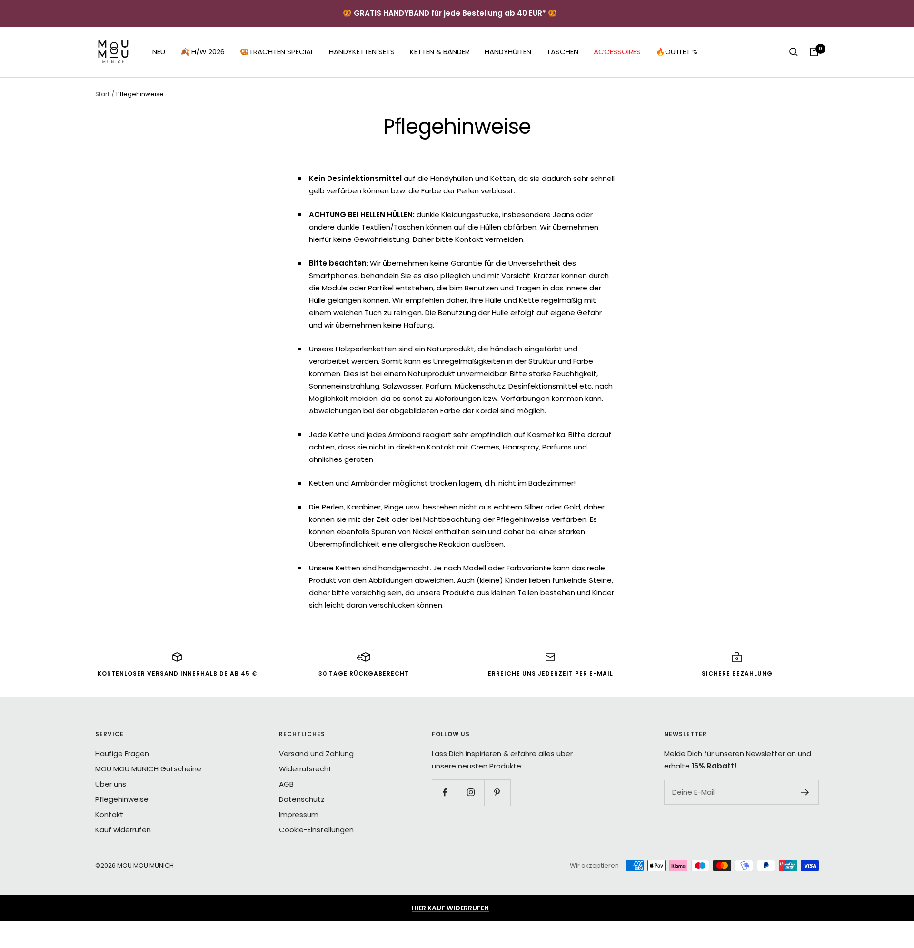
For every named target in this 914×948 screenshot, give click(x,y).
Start (102, 94)
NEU (158, 52)
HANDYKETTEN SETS (362, 52)
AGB (286, 784)
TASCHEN (562, 52)
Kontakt (109, 814)
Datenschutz (302, 799)
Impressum (298, 814)
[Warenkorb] (814, 52)
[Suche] (793, 52)
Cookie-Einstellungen (316, 830)
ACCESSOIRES (617, 52)
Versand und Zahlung (316, 753)
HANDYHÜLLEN (508, 52)
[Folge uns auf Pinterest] (497, 792)
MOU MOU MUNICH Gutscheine (148, 769)
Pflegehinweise (122, 799)
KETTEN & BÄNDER (439, 52)
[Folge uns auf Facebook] (445, 792)
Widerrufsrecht (305, 769)
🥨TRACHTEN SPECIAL (277, 52)
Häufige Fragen (122, 753)
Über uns (110, 784)
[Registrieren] (805, 792)
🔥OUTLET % (677, 52)
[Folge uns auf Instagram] (471, 792)
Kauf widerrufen (123, 830)
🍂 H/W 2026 (202, 52)
